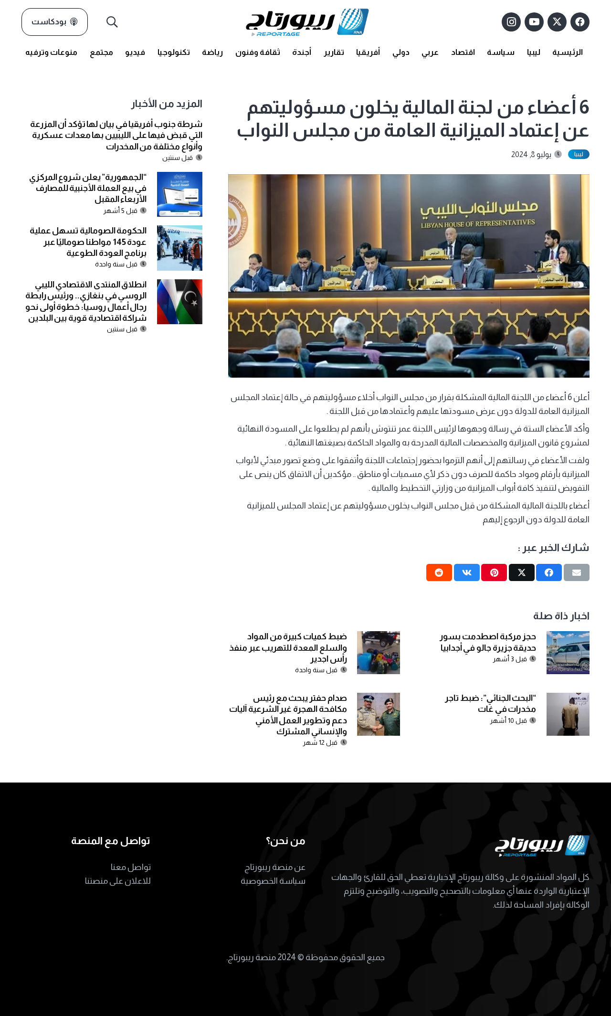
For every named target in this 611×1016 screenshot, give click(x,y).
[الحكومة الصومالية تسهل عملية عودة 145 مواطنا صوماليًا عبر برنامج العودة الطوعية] (179, 232)
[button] (112, 22)
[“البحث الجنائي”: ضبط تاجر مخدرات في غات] (568, 699)
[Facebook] (580, 22)
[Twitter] (557, 22)
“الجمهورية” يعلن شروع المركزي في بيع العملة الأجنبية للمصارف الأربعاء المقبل (88, 188)
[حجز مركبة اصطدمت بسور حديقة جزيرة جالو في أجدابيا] (568, 638)
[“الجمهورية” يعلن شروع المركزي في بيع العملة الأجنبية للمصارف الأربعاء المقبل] (179, 178)
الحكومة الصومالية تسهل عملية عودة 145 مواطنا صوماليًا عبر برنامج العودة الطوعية (88, 242)
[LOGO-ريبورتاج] (307, 22)
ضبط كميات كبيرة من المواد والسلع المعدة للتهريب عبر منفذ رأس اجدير (288, 648)
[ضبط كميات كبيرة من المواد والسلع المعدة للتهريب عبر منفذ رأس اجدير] (378, 638)
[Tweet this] (522, 572)
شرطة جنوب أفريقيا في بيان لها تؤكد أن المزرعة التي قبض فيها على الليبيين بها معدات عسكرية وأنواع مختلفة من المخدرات (116, 135)
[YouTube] (534, 22)
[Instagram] (511, 22)
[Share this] (549, 572)
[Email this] (577, 572)
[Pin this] (494, 572)
